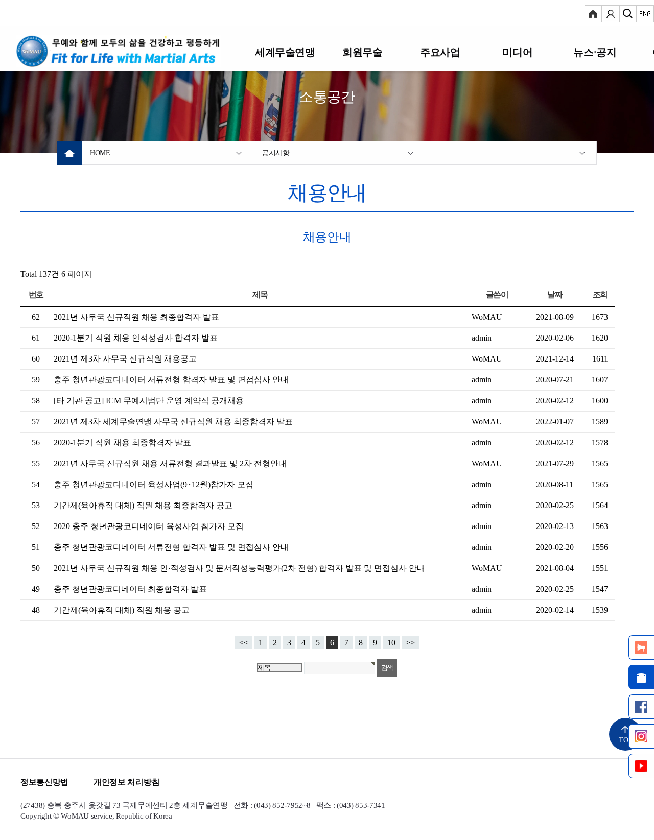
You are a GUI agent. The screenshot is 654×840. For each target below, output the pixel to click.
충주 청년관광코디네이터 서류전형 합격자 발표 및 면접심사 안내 (171, 379)
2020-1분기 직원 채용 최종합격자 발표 (122, 442)
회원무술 (362, 52)
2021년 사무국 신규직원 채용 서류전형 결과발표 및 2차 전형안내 (170, 463)
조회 (600, 294)
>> (410, 642)
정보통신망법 (44, 782)
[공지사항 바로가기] (641, 647)
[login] (593, 15)
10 (391, 642)
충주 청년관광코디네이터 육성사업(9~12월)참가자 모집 (153, 484)
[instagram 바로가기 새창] (641, 736)
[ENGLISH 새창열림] (645, 15)
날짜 (554, 294)
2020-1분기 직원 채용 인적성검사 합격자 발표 (136, 337)
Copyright (35, 816)
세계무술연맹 (285, 52)
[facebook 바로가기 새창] (641, 706)
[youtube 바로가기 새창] (641, 766)
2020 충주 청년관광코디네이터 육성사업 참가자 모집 (149, 526)
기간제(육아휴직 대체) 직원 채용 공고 (122, 610)
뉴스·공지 (594, 52)
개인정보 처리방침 (126, 782)
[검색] (628, 15)
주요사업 (440, 52)
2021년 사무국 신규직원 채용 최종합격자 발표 (136, 317)
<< (243, 642)
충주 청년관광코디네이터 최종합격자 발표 (130, 589)
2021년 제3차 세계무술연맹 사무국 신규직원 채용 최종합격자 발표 (173, 421)
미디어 (517, 52)
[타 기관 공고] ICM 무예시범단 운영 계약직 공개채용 (149, 400)
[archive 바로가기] (641, 677)
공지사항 (276, 153)
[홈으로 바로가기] (131, 51)
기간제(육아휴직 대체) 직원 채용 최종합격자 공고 (143, 505)
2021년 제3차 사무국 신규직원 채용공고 (125, 358)
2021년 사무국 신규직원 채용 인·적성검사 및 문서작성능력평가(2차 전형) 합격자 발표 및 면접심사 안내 (239, 568)
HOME (100, 153)
